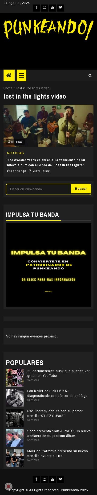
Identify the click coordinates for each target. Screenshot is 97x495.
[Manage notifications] (8, 486)
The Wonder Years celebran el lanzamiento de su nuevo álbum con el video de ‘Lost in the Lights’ (46, 162)
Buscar (81, 189)
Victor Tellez (41, 171)
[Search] (90, 75)
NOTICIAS (15, 153)
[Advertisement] (48, 53)
